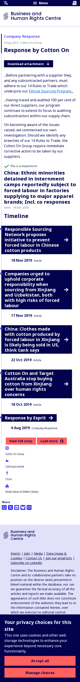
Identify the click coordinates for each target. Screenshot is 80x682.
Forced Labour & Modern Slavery (21, 491)
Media (38, 553)
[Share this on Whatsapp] (4, 507)
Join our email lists (59, 558)
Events (15, 553)
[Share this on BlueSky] (22, 507)
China (8, 479)
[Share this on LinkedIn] (16, 507)
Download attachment (26, 64)
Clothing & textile (14, 466)
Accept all (40, 660)
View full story (20, 441)
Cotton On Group (14, 453)
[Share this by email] (29, 507)
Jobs (27, 553)
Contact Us (34, 558)
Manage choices (40, 672)
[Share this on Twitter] (10, 507)
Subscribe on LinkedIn (26, 563)
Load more (49, 441)
